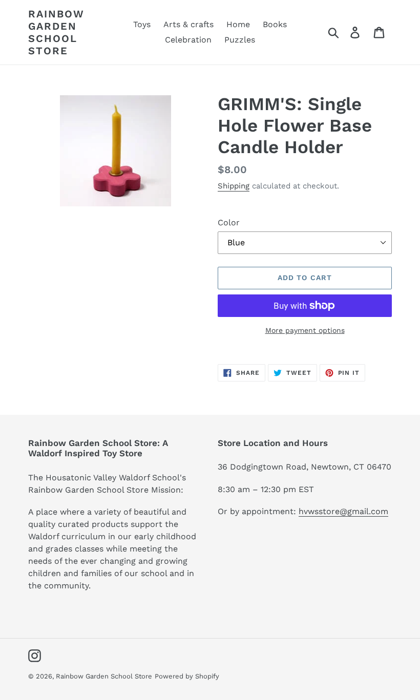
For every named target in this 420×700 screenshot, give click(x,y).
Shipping (233, 185)
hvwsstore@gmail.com (343, 511)
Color (229, 222)
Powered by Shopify (187, 676)
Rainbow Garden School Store (56, 32)
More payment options (305, 330)
